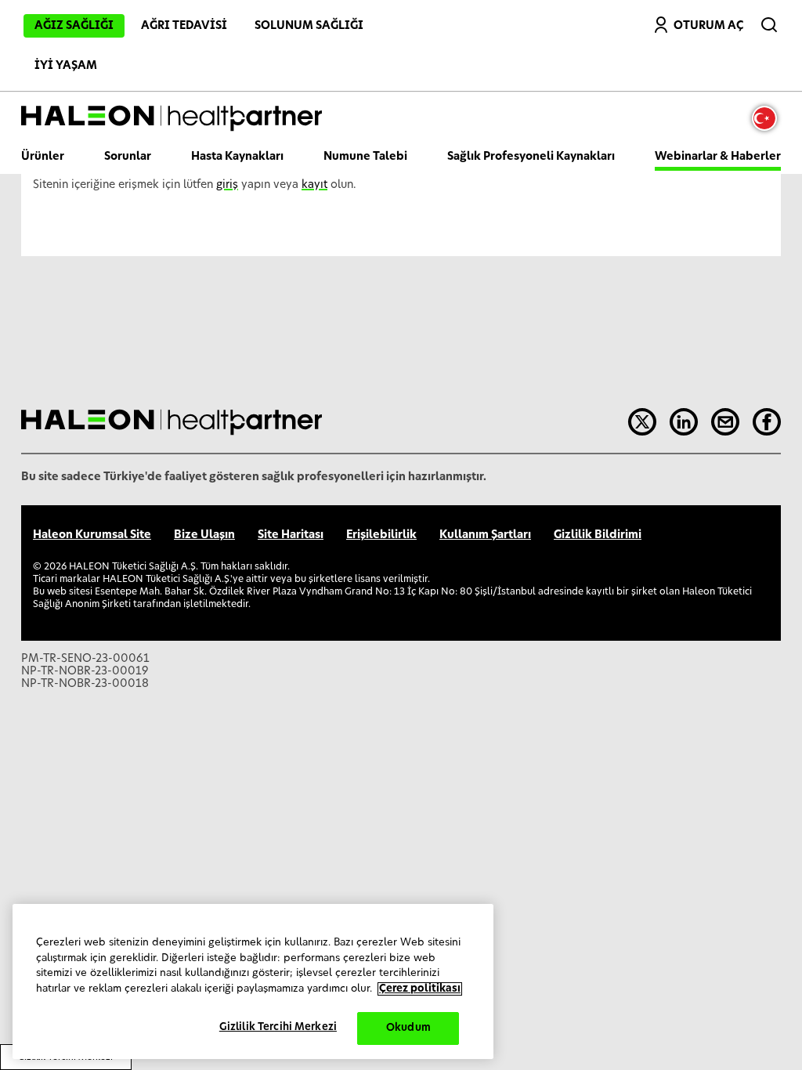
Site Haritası (290, 535)
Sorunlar (127, 156)
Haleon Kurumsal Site (92, 535)
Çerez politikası (420, 989)
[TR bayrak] (768, 118)
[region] (253, 981)
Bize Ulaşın (204, 535)
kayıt (314, 184)
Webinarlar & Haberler (718, 156)
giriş (227, 184)
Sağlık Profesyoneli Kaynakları (531, 156)
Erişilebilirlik (381, 535)
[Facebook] (767, 422)
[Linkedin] (684, 422)
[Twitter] (642, 422)
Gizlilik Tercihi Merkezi (278, 1027)
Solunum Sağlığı (309, 25)
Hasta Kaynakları (237, 156)
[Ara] (771, 21)
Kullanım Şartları (485, 535)
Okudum (408, 1028)
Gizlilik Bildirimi (597, 535)
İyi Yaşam (65, 65)
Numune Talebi (365, 156)
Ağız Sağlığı (74, 25)
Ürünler (42, 156)
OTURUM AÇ (708, 25)
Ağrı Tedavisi (184, 25)
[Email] (725, 422)
